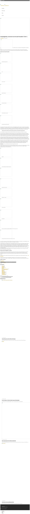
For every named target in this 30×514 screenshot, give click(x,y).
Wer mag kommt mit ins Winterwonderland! (9, 440)
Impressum (3, 506)
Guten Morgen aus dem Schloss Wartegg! (8, 338)
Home (3, 15)
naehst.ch (3, 271)
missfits (5, 508)
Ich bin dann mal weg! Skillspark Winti (8, 502)
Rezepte (3, 273)
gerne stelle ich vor (4, 269)
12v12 (2, 266)
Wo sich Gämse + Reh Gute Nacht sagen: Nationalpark (10, 400)
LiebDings (2, 38)
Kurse (2, 270)
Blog (2, 512)
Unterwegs (4, 262)
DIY (2, 268)
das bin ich (3, 267)
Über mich (3, 10)
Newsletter (3, 272)
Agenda (3, 8)
